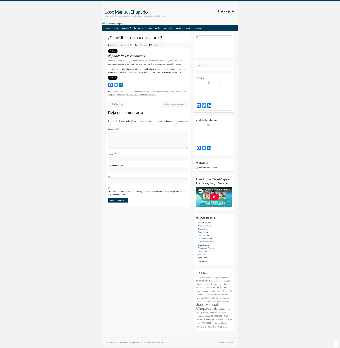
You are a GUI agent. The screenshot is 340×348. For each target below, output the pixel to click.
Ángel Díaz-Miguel (205, 226)
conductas (128, 91)
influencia (225, 298)
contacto (199, 28)
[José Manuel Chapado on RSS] (233, 11)
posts (116, 28)
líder (228, 309)
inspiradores (169, 91)
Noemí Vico (202, 258)
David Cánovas (204, 235)
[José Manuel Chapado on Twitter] (222, 11)
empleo (198, 291)
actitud (198, 278)
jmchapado (114, 45)
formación (138, 28)
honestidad (200, 298)
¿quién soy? (126, 28)
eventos (149, 28)
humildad (210, 297)
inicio (108, 28)
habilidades (158, 91)
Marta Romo (202, 255)
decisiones (215, 284)
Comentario (113, 129)
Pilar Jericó (202, 261)
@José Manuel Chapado (206, 168)
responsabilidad (219, 316)
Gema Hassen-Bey (205, 242)
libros (171, 28)
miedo (213, 312)
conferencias (160, 28)
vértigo (200, 326)
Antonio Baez (203, 229)
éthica (217, 326)
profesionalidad (132, 94)
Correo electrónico (116, 165)
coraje (208, 284)
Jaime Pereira (203, 245)
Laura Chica (202, 251)
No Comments (156, 45)
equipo (205, 291)
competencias (117, 91)
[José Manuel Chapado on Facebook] (218, 11)
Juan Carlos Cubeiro (206, 248)
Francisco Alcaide (205, 239)
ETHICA (212, 291)
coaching (214, 278)
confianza (225, 281)
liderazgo (219, 308)
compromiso (223, 278)
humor (218, 298)
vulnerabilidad (220, 323)
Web (110, 177)
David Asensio (203, 232)
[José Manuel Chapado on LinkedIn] (229, 11)
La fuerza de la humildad (175, 104)
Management (202, 312)
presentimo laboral (203, 316)
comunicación (203, 281)
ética (225, 327)
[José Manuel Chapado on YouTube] (225, 11)
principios (121, 94)
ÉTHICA (208, 327)
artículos (179, 28)
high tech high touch (221, 294)
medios (189, 28)
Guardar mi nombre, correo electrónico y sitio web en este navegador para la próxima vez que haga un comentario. (147, 193)
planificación (222, 313)
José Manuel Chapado (126, 11)
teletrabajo (210, 319)
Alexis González (204, 223)
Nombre (112, 154)
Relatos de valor (117, 104)
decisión (223, 284)
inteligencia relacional (222, 301)
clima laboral (206, 277)
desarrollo (199, 288)
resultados (144, 94)
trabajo (219, 319)
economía (208, 288)
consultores (200, 284)
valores (152, 94)
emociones (138, 91)
